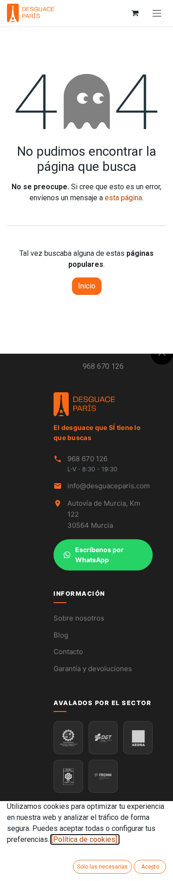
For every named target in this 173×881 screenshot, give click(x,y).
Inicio (86, 286)
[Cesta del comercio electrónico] (134, 13)
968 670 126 (103, 366)
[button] (162, 354)
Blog (61, 635)
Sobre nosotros (79, 618)
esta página (123, 197)
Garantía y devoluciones (93, 668)
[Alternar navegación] (157, 13)
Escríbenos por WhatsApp (99, 555)
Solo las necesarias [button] (102, 867)
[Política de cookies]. (85, 839)
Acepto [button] (150, 867)
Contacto (68, 651)
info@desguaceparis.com (108, 485)
